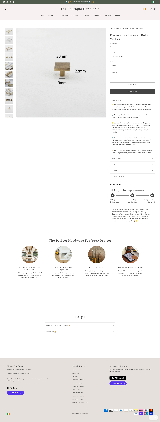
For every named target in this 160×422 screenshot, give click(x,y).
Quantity (113, 72)
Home (112, 28)
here (118, 371)
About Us (75, 373)
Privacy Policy (77, 383)
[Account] (151, 9)
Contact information (80, 402)
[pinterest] (10, 2)
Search (74, 370)
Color (112, 52)
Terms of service (78, 396)
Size (111, 61)
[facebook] (4, 2)
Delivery (75, 376)
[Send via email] (116, 184)
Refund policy (77, 389)
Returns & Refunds (78, 379)
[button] (119, 184)
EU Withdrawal (118, 378)
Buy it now (132, 91)
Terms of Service (78, 386)
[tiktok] (13, 2)
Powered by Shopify (80, 414)
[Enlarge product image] (61, 72)
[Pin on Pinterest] (113, 184)
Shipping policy (77, 399)
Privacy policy (77, 393)
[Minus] (111, 77)
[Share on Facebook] (110, 184)
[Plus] (118, 77)
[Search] (4, 8)
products (118, 28)
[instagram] (7, 2)
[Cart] (155, 9)
